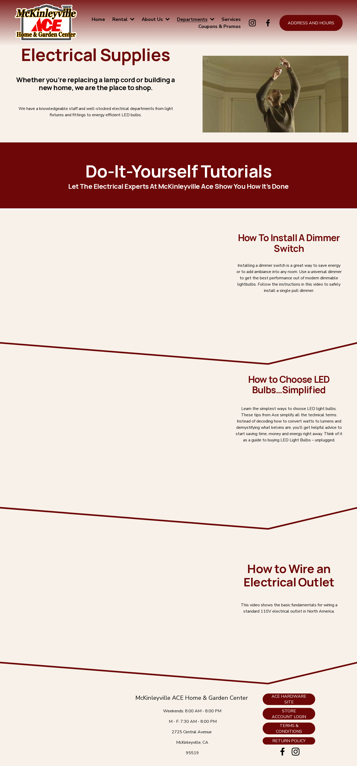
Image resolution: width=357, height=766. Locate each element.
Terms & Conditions (289, 728)
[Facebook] (268, 23)
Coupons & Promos (219, 26)
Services (231, 19)
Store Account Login (289, 714)
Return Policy (289, 741)
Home (98, 19)
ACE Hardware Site (289, 699)
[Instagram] (252, 23)
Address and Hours (311, 23)
